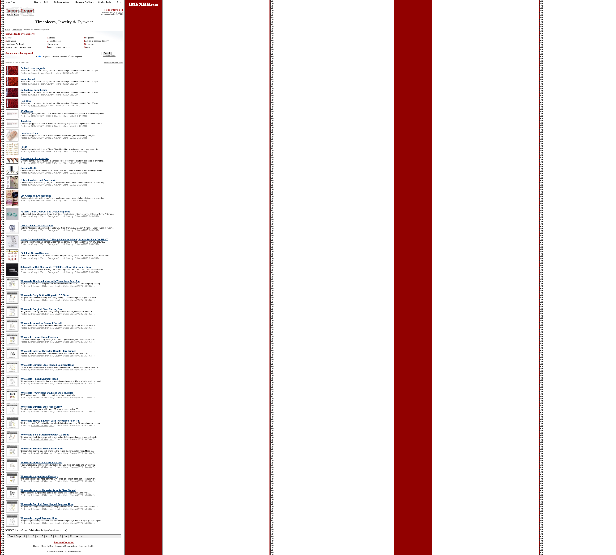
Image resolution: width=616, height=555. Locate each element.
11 (71, 536)
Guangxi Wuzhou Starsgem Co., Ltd (48, 216)
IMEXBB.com (62, 551)
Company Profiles (87, 546)
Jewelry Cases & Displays (58, 47)
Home (7, 29)
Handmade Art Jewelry (15, 44)
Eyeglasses (10, 41)
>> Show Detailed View (113, 62)
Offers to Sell (17, 29)
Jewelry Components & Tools (18, 47)
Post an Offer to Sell (113, 10)
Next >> (79, 536)
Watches (51, 38)
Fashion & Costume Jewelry (96, 41)
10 (65, 536)
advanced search (109, 56)
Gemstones (89, 44)
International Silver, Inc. (42, 425)
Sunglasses (89, 38)
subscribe (119, 12)
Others (87, 47)
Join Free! (11, 2)
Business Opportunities (66, 546)
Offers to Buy (47, 546)
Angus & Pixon (38, 73)
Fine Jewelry (52, 44)
